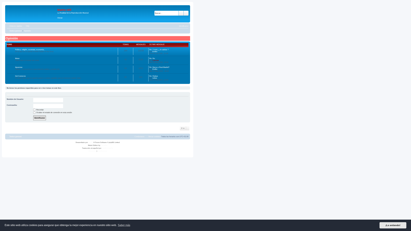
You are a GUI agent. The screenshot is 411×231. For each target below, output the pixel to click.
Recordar (40, 110)
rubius (154, 78)
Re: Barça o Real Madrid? (159, 67)
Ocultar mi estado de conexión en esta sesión (54, 112)
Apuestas (18, 67)
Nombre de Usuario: (15, 99)
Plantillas (104, 145)
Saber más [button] (124, 225)
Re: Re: (152, 58)
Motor (17, 58)
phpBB (90, 142)
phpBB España (107, 148)
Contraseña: (12, 105)
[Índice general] (31, 11)
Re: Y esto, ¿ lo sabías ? (159, 50)
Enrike (154, 51)
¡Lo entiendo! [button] (392, 225)
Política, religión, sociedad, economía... (30, 50)
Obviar (60, 18)
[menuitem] (26, 26)
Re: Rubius (153, 76)
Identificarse (13, 95)
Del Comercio (20, 76)
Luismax (155, 60)
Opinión (12, 38)
